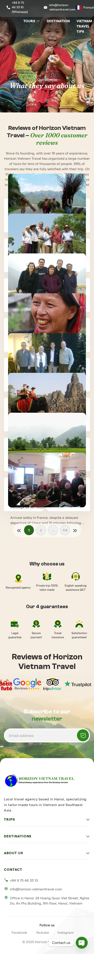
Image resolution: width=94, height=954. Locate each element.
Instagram (65, 932)
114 (65, 530)
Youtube (42, 932)
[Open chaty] (82, 943)
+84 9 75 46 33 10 (24, 880)
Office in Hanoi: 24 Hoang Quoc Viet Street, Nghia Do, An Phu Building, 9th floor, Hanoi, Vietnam (49, 900)
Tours (29, 21)
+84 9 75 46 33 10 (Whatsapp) (20, 7)
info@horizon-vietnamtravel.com (62, 7)
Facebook (19, 932)
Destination (58, 21)
